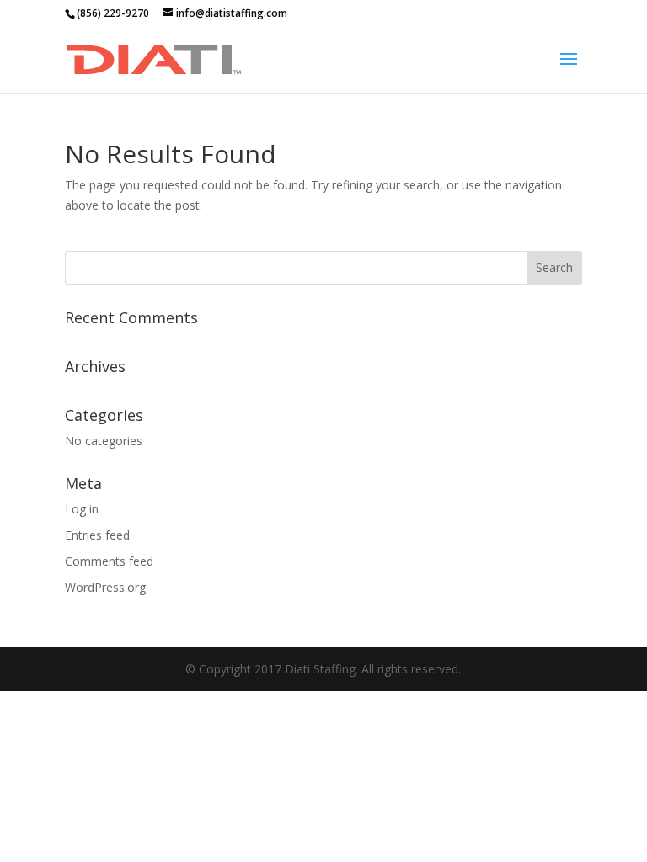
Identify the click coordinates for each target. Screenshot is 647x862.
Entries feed (97, 535)
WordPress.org (105, 587)
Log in (82, 509)
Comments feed (109, 561)
